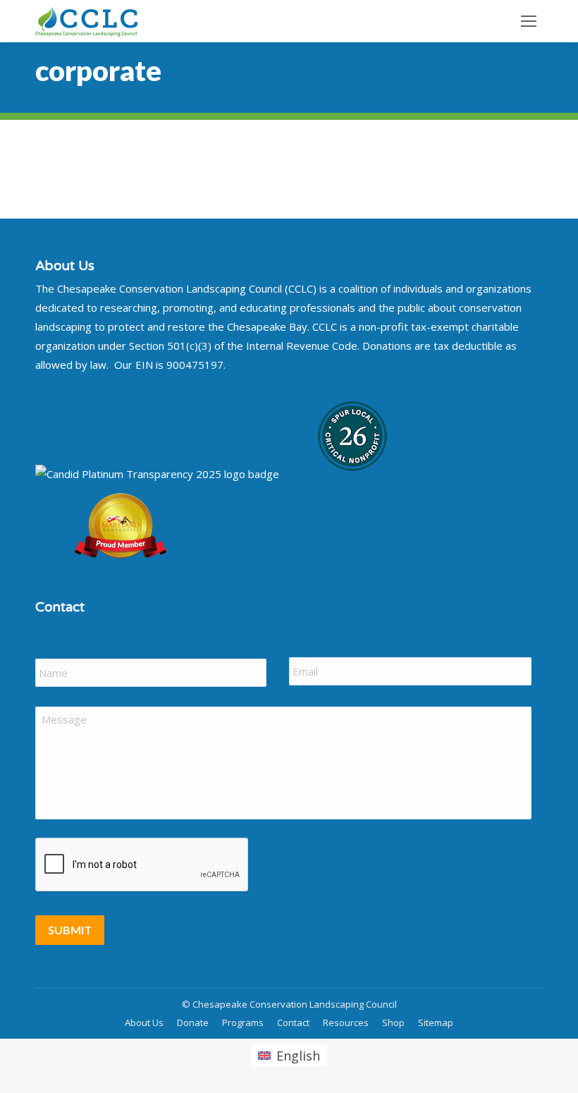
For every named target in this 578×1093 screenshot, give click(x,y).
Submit (70, 929)
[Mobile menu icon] (529, 21)
